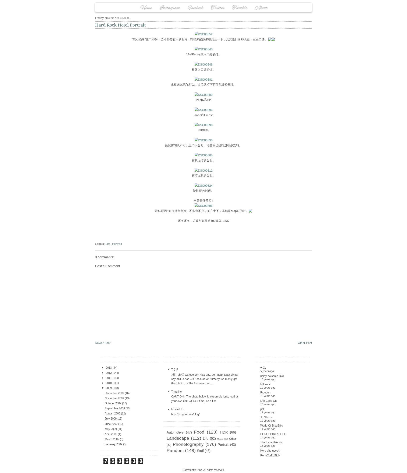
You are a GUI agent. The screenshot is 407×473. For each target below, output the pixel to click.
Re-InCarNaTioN (270, 455)
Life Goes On (268, 400)
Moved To (177, 409)
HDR (224, 432)
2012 (109, 372)
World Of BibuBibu (271, 425)
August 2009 (113, 413)
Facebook (195, 7)
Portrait (117, 243)
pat (262, 409)
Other (232, 438)
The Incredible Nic (271, 442)
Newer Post (102, 342)
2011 (109, 377)
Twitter (217, 7)
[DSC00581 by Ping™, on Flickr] (204, 79)
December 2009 (115, 393)
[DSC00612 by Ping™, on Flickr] (204, 170)
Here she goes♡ (270, 450)
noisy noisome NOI (272, 376)
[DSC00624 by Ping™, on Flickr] (204, 185)
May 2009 (111, 429)
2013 (109, 367)
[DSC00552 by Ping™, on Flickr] (204, 34)
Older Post (305, 342)
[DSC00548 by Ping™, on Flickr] (204, 64)
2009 (109, 388)
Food (199, 432)
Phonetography (188, 444)
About (261, 7)
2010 (109, 383)
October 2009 (113, 403)
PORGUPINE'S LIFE (273, 434)
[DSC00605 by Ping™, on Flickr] (204, 155)
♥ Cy (263, 367)
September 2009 (115, 408)
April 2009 (111, 434)
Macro (220, 439)
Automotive (175, 432)
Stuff (200, 451)
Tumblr (239, 7)
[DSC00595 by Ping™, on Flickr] (204, 205)
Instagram (169, 7)
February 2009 (114, 444)
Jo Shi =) (266, 417)
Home (146, 7)
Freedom (265, 392)
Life (108, 243)
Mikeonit (265, 384)
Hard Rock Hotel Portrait (120, 25)
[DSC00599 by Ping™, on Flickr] (204, 140)
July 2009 (111, 418)
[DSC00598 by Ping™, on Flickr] (204, 125)
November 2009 (115, 398)
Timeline (176, 391)
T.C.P (174, 369)
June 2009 (111, 423)
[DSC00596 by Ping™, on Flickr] (204, 110)
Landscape (178, 438)
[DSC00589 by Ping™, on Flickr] (204, 95)
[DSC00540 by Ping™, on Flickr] (204, 49)
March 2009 (112, 439)
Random (175, 450)
